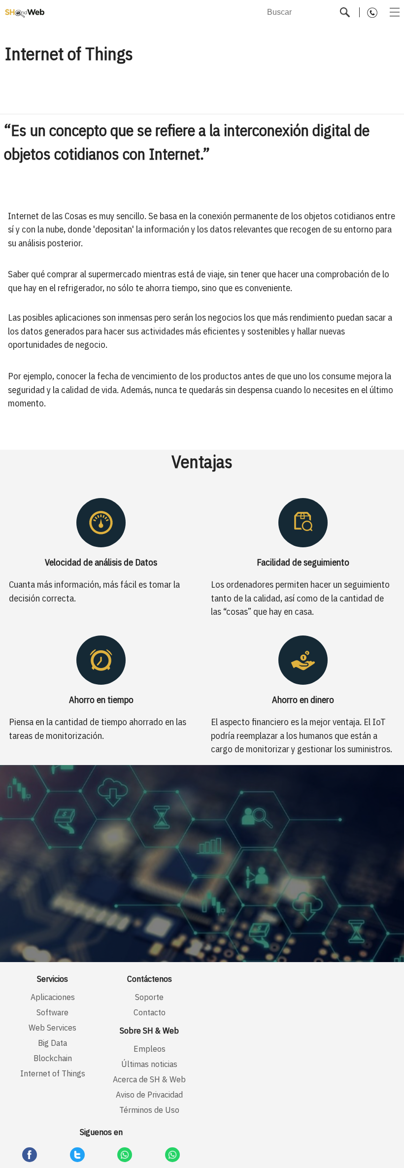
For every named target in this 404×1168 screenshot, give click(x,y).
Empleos (150, 1048)
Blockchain (53, 1058)
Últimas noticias (149, 1063)
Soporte (149, 996)
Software (52, 1012)
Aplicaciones (53, 996)
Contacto (150, 1012)
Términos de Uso (149, 1109)
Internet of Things (52, 1073)
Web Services (52, 1027)
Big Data (52, 1042)
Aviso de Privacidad (149, 1094)
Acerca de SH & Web (149, 1079)
